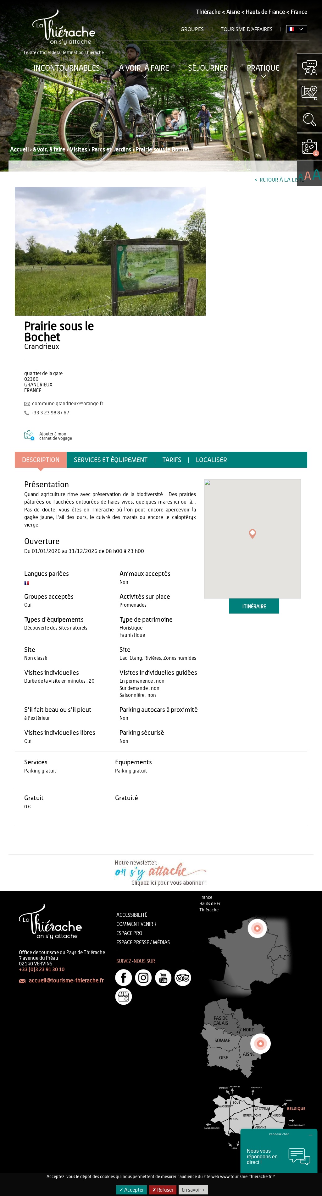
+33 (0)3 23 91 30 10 (41, 969)
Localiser (211, 460)
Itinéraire (254, 606)
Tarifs (171, 460)
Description (40, 460)
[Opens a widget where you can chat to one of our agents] (279, 1160)
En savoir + (193, 1190)
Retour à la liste (281, 180)
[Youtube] (163, 977)
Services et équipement (111, 460)
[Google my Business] (123, 996)
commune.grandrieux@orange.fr (67, 403)
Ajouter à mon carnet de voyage (55, 436)
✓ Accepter (131, 1190)
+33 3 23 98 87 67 (50, 412)
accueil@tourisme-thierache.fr (66, 981)
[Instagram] (143, 977)
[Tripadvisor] (183, 977)
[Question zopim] (309, 66)
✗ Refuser (162, 1190)
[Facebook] (123, 977)
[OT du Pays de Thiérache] (110, 251)
